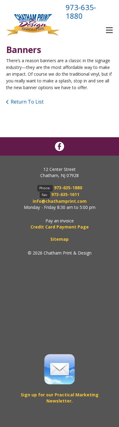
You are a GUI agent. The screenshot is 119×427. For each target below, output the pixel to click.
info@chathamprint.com (60, 201)
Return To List (27, 101)
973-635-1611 (65, 194)
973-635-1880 (81, 11)
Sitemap (59, 239)
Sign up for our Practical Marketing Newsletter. (60, 398)
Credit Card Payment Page (60, 227)
